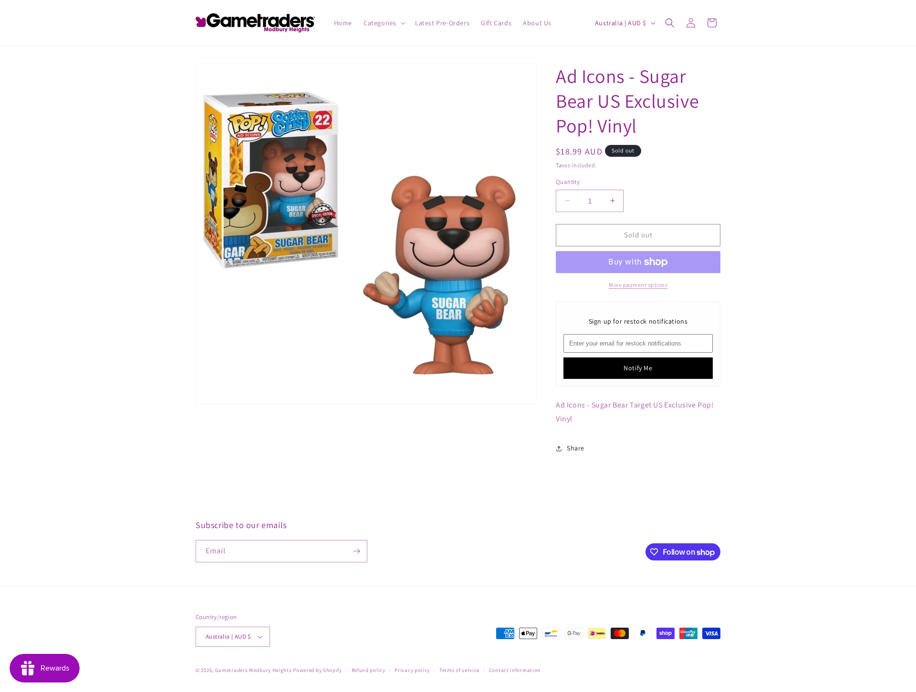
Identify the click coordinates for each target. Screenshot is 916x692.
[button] (383, 23)
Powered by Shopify (317, 670)
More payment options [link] (638, 284)
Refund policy (368, 670)
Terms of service (459, 670)
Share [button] (575, 448)
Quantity (568, 182)
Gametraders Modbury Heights (253, 670)
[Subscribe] (356, 551)
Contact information (515, 670)
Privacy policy (412, 670)
